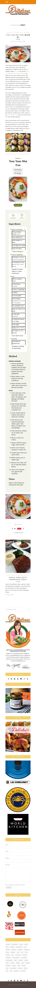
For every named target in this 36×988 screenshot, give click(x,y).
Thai (11, 970)
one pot (21, 960)
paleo (26, 960)
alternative (15, 944)
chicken (14, 949)
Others (8, 575)
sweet (25, 968)
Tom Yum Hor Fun (12, 115)
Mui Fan (16, 71)
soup (19, 965)
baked (26, 944)
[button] (25, 229)
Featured (16, 32)
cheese (8, 949)
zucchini (23, 970)
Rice (21, 32)
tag (7, 970)
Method (22, 218)
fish (26, 952)
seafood (8, 965)
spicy (7, 968)
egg (22, 952)
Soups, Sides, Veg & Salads (21, 575)
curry (7, 952)
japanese (8, 957)
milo (15, 960)
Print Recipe (18, 170)
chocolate (27, 949)
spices (23, 965)
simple (14, 965)
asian (21, 944)
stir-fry (20, 968)
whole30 (16, 970)
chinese (20, 949)
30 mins (8, 944)
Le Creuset (24, 957)
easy (18, 952)
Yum (6, 45)
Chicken (9, 32)
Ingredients (13, 218)
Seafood (26, 32)
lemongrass (9, 960)
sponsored (13, 968)
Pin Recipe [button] (17, 173)
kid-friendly (16, 957)
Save (20, 528)
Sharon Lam (19, 532)
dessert (13, 952)
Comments (18, 524)
